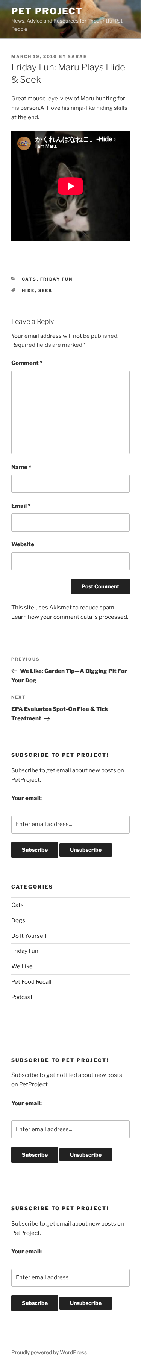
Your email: (26, 798)
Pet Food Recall (31, 981)
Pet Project (47, 11)
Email (20, 506)
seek (45, 290)
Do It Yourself (29, 936)
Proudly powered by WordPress (49, 1352)
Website (22, 544)
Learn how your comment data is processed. (69, 617)
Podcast (22, 997)
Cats (29, 279)
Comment (26, 363)
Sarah (77, 56)
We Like (22, 966)
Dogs (18, 920)
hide (28, 290)
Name (21, 467)
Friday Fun (56, 279)
